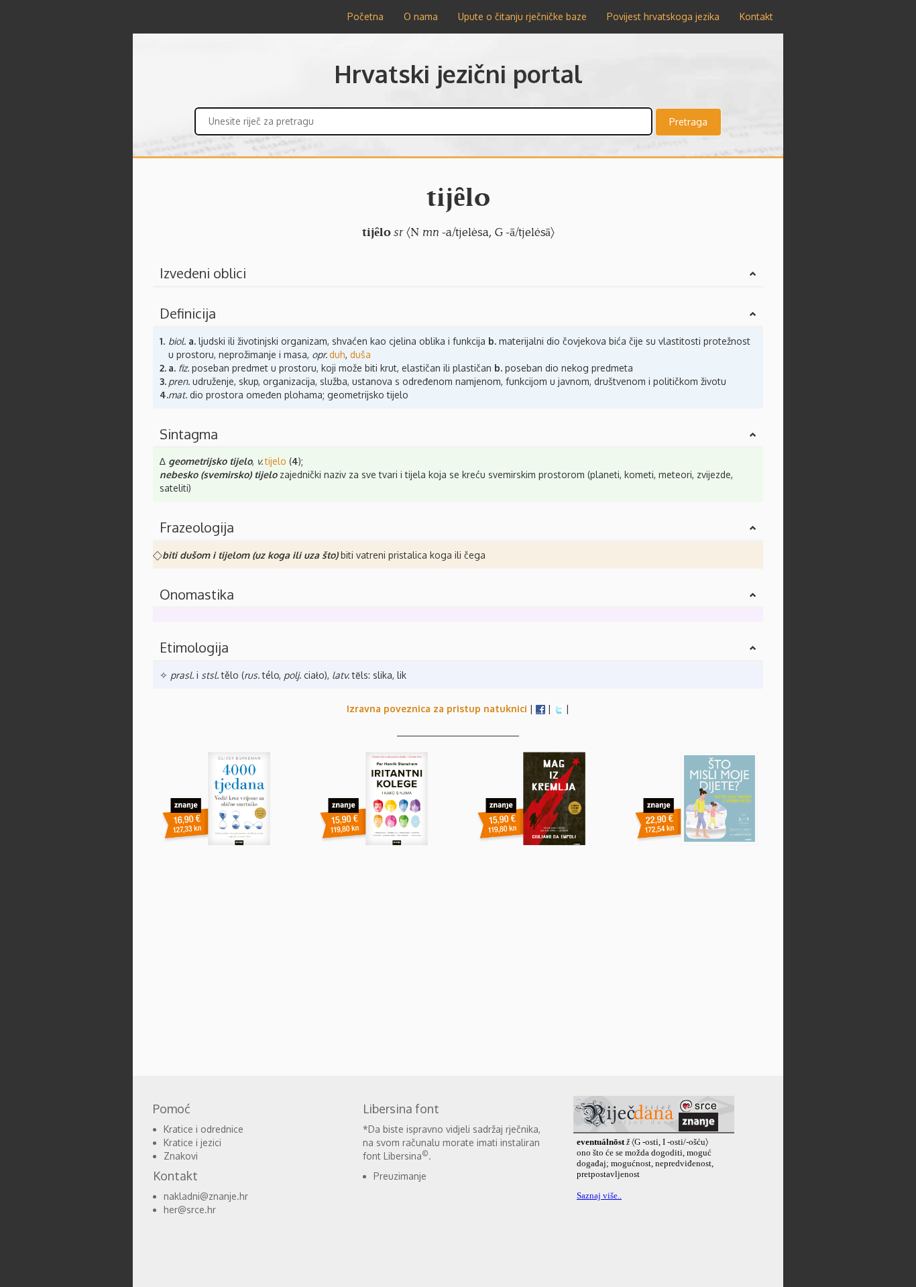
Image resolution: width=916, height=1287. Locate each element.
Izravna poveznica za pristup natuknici (437, 708)
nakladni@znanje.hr (206, 1196)
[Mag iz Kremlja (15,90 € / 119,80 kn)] (537, 808)
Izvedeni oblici (203, 273)
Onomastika (197, 594)
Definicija (188, 313)
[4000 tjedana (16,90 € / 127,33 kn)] (221, 808)
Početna (365, 16)
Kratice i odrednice (203, 1129)
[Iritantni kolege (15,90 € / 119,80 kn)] (379, 808)
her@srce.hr (190, 1209)
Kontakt (756, 16)
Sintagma (189, 434)
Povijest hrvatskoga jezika (663, 16)
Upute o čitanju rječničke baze (522, 16)
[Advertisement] (69, 235)
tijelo (275, 461)
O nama (421, 16)
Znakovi (181, 1156)
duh (337, 354)
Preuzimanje (400, 1176)
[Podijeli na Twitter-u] (558, 708)
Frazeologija (197, 527)
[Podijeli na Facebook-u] (540, 708)
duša (360, 354)
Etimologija (194, 647)
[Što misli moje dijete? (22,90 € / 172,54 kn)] (694, 808)
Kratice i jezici (192, 1142)
